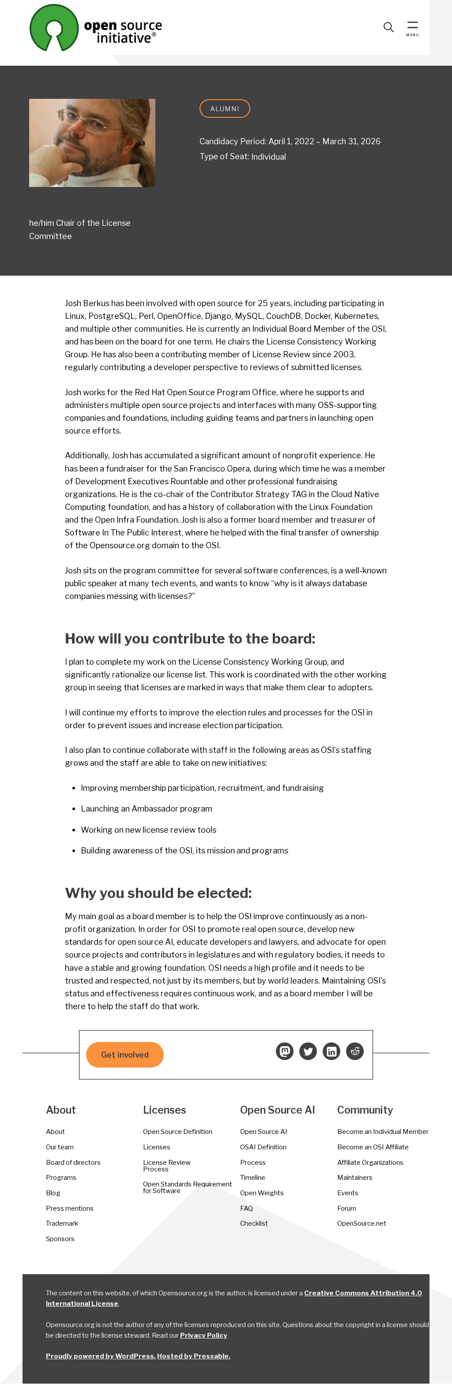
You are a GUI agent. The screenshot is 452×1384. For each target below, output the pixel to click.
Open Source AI (263, 1131)
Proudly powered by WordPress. (101, 1356)
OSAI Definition (263, 1147)
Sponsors (60, 1238)
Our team (60, 1147)
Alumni (224, 109)
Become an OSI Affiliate (373, 1147)
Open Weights (262, 1193)
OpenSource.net (361, 1223)
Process (253, 1162)
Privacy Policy (203, 1335)
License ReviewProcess (167, 1165)
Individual (268, 156)
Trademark (62, 1223)
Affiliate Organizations (370, 1162)
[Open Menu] (412, 26)
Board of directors (73, 1162)
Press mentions (70, 1208)
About (55, 1131)
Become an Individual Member (383, 1131)
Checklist (254, 1223)
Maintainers (355, 1177)
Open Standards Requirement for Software (187, 1187)
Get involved (125, 1054)
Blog (53, 1193)
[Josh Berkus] (92, 143)
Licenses (156, 1147)
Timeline (252, 1177)
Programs (61, 1177)
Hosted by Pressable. (193, 1356)
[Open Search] (389, 27)
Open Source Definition (177, 1131)
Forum (346, 1208)
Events (347, 1193)
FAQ (246, 1208)
